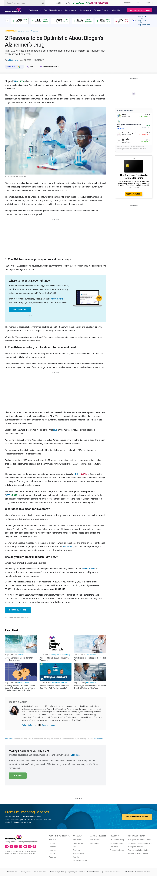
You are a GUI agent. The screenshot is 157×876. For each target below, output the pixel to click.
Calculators (114, 847)
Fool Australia (95, 840)
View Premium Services (137, 816)
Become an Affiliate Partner (138, 854)
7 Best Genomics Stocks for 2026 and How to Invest (19, 659)
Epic (74, 847)
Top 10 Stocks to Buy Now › (139, 10)
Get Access (120, 128)
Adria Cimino (12, 60)
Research (52, 847)
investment (68, 546)
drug (55, 430)
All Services (77, 840)
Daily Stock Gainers (141, 22)
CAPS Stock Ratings (117, 840)
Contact (52, 854)
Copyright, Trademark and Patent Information (84, 872)
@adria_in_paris (48, 725)
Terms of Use (12, 872)
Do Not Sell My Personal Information (137, 872)
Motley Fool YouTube (59, 683)
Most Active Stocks (141, 17)
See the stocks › (20, 309)
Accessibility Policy (57, 872)
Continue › (18, 775)
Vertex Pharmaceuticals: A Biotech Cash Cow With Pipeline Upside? (54, 687)
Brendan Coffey (23, 683)
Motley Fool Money (80, 860)
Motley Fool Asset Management (139, 840)
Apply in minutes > (133, 194)
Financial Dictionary (117, 850)
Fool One (76, 857)
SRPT (77, 474)
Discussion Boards (116, 843)
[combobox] (24, 3)
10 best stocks (56, 299)
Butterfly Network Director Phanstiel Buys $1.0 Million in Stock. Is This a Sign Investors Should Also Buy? (20, 688)
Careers (52, 843)
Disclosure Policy (40, 872)
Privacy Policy (25, 872)
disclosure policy (98, 739)
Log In (139, 3)
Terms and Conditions (112, 872)
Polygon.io (31, 853)
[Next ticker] (134, 20)
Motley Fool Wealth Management (140, 843)
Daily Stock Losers (144, 25)
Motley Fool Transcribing (60, 655)
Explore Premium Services (28, 31)
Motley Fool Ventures (135, 847)
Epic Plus (76, 850)
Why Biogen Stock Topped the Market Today (90, 659)
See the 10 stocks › (18, 610)
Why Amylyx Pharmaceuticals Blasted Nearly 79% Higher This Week (90, 687)
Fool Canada (94, 843)
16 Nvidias (74, 755)
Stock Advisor (78, 843)
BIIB (15, 81)
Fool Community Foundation (138, 850)
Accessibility (126, 3)
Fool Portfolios (78, 854)
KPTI (8, 495)
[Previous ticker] (7, 20)
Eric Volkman (91, 655)
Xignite (22, 853)
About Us (52, 840)
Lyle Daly (20, 655)
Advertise (52, 857)
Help (148, 3)
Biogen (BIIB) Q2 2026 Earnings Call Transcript (55, 659)
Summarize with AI (50, 67)
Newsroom (53, 850)
